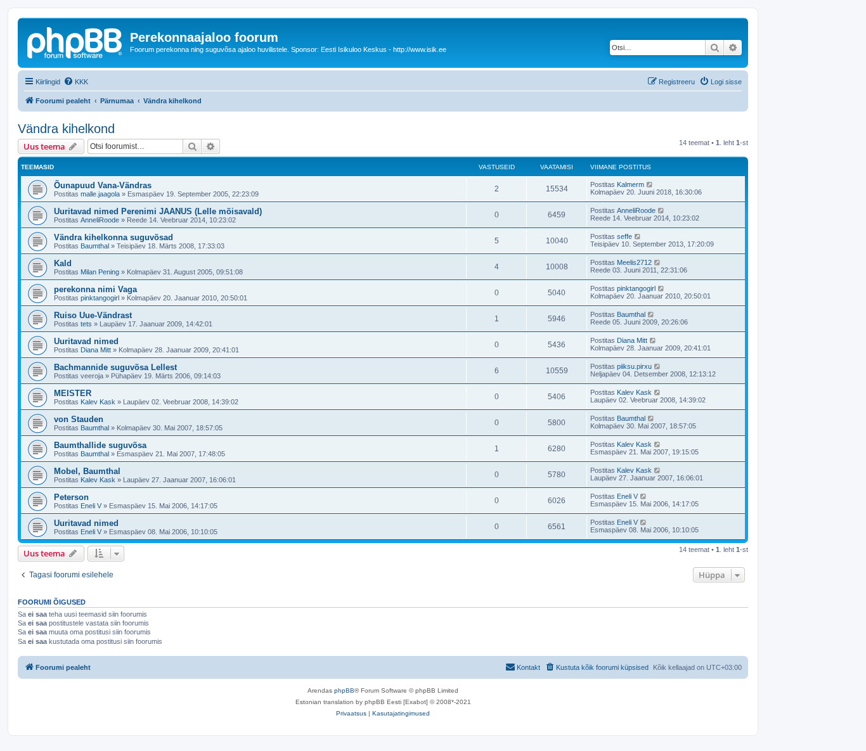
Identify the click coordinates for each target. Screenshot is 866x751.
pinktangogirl (100, 298)
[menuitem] (75, 81)
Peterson (71, 497)
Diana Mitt (96, 350)
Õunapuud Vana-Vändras (103, 185)
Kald (63, 263)
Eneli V (91, 506)
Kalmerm (630, 184)
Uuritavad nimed (86, 341)
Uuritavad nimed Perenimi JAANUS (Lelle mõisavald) (158, 211)
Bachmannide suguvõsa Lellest (115, 367)
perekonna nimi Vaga (95, 289)
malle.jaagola (100, 194)
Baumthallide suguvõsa (100, 445)
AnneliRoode (100, 220)
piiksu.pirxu (634, 366)
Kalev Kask (98, 402)
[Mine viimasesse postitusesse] (650, 184)
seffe (624, 236)
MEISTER (72, 393)
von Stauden (78, 419)
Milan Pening (100, 272)
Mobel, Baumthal (87, 471)
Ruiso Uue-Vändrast (93, 315)
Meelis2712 (634, 262)
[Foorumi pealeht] (75, 41)
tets (86, 324)
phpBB (344, 690)
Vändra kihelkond (66, 129)
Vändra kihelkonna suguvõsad (113, 237)
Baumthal (95, 246)
